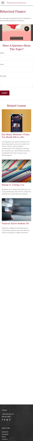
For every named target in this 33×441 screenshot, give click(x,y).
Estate (4, 437)
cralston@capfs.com (8, 414)
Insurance (5, 439)
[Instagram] (9, 420)
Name (2, 53)
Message (3, 76)
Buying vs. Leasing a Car (13, 185)
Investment (5, 434)
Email (2, 64)
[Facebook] (2, 420)
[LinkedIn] (4, 420)
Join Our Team (6, 416)
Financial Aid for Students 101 (15, 223)
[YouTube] (7, 420)
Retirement (5, 432)
